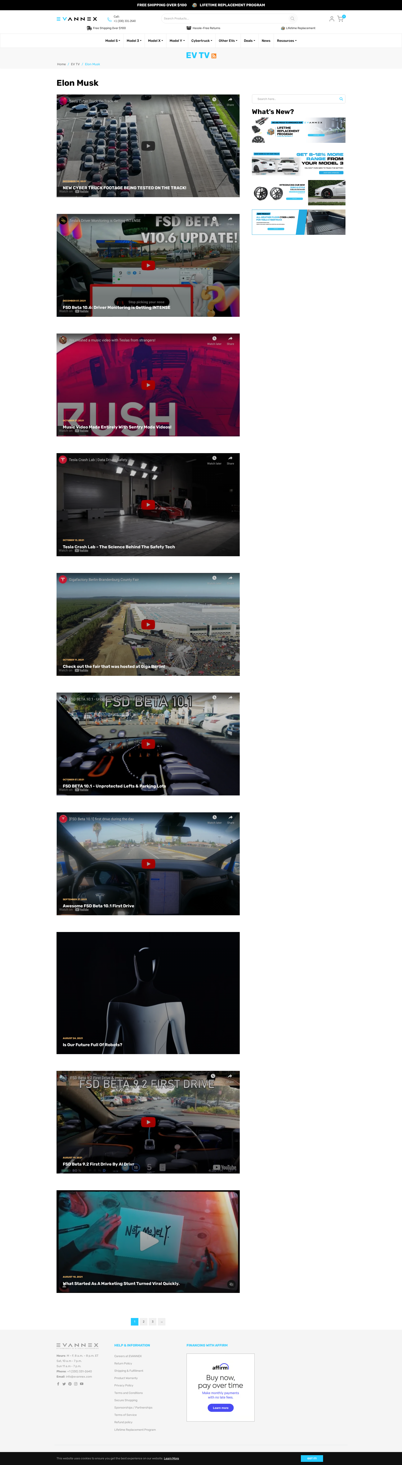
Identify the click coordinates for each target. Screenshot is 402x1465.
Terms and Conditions (128, 1393)
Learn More (171, 1458)
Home (61, 64)
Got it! (312, 1458)
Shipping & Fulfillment (128, 1371)
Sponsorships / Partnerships (133, 1407)
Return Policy (123, 1363)
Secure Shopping (125, 1400)
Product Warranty (126, 1378)
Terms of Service (125, 1415)
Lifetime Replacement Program (135, 1430)
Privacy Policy (123, 1385)
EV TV (75, 64)
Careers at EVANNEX (128, 1356)
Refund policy (123, 1422)
